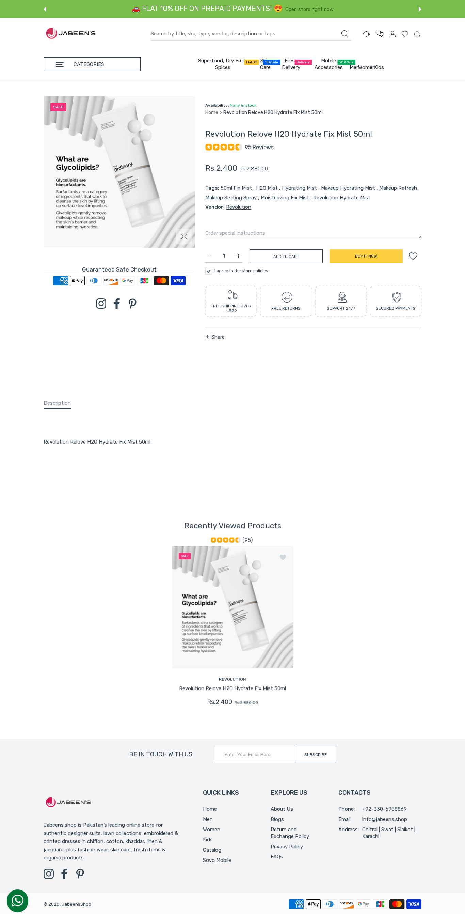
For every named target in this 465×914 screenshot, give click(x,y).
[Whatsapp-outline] (17, 900)
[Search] (345, 34)
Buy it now (366, 256)
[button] (45, 9)
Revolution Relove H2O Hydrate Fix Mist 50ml (232, 688)
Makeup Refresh (398, 188)
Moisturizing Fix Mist (285, 198)
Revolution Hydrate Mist (341, 198)
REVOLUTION (232, 679)
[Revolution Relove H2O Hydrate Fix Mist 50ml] (232, 606)
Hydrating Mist (299, 188)
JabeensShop (76, 904)
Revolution (238, 207)
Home (211, 112)
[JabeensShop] (71, 34)
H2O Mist (267, 188)
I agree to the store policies (241, 270)
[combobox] (251, 34)
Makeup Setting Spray (231, 198)
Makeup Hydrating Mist (348, 188)
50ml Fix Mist (236, 188)
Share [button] (218, 337)
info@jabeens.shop (384, 819)
